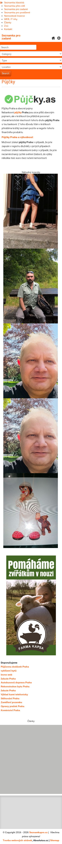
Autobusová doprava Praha (16, 682)
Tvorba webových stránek (17, 840)
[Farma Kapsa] (31, 605)
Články (7, 22)
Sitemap (54, 840)
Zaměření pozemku (11, 702)
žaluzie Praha (8, 690)
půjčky (17, 112)
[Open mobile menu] (1, 3)
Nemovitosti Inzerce (14, 15)
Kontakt (8, 29)
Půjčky (8, 82)
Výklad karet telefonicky (14, 694)
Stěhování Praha (10, 698)
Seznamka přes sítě (14, 5)
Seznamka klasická (14, 2)
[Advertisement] (31, 759)
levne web (6, 674)
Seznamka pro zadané (16, 9)
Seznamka (11, 37)
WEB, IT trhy (10, 19)
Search (5, 73)
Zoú (6, 25)
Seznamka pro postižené (17, 12)
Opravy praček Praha (12, 706)
